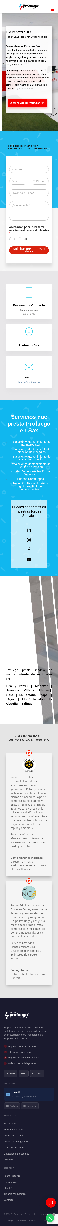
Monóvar (43, 686)
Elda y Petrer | (20, 686)
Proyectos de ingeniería (17, 1141)
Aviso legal (9, 1220)
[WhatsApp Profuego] (50, 1218)
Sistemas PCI (11, 1123)
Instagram (31, 1106)
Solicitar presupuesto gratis (29, 250)
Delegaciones (12, 1181)
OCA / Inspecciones (15, 1147)
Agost (12, 699)
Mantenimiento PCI (15, 1129)
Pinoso (44, 690)
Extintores (10, 1159)
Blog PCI (9, 1187)
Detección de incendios (17, 1153)
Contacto (9, 1199)
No (25, 239)
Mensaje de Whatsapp (28, 102)
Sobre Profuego (13, 1175)
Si (15, 239)
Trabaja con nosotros (16, 1193)
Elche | (12, 695)
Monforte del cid (34, 699)
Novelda (14, 690)
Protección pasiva (14, 1135)
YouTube (14, 1106)
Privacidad (21, 1220)
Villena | (31, 690)
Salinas (27, 704)
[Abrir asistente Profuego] (51, 1203)
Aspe (44, 695)
